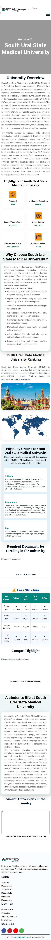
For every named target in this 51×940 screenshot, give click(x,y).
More (34, 8)
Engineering (10, 10)
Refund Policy (6, 920)
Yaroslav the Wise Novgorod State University (25, 836)
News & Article (7, 909)
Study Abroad (6, 889)
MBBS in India (6, 893)
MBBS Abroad (6, 886)
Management (23, 10)
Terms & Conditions (9, 916)
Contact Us (5, 913)
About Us (5, 882)
